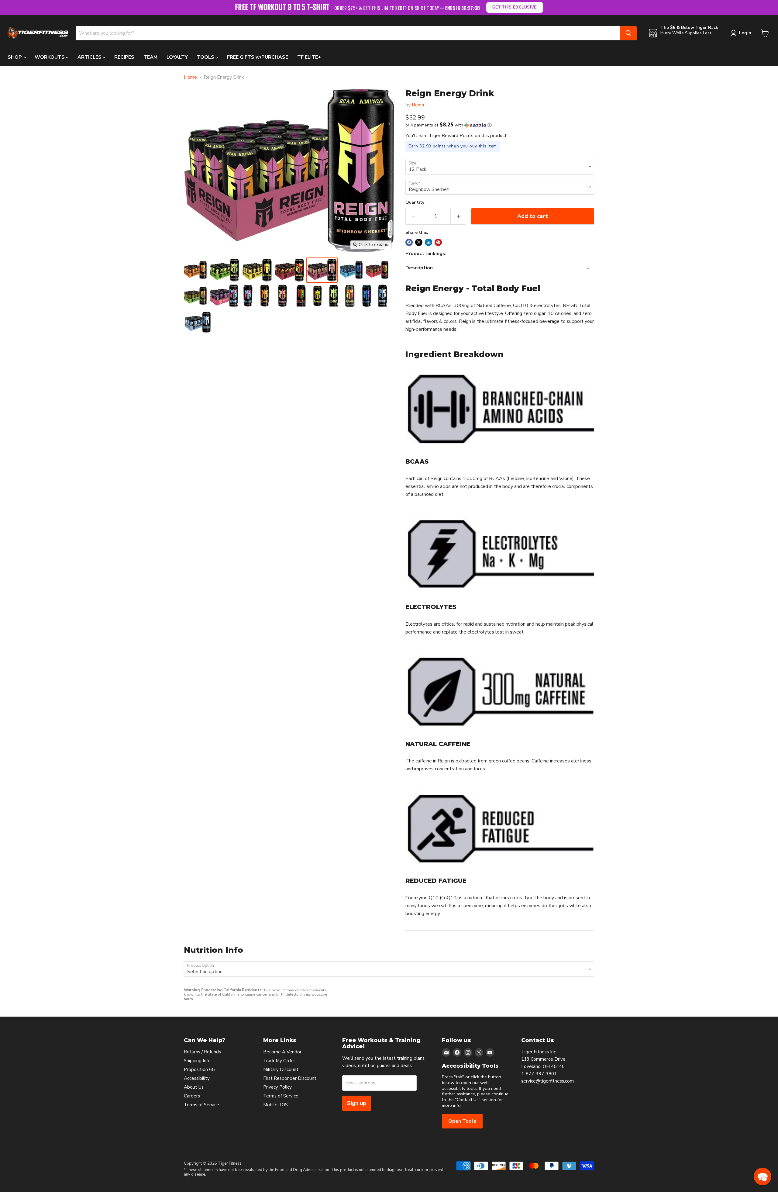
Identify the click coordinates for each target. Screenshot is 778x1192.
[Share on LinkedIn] (428, 242)
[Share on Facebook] (409, 242)
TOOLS (206, 57)
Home (190, 77)
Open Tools (462, 1121)
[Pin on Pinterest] (438, 242)
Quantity (414, 202)
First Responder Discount (289, 1078)
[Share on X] (418, 242)
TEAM (150, 57)
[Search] (628, 33)
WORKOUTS (50, 57)
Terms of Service (201, 1105)
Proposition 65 (199, 1069)
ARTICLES (90, 57)
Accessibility (197, 1078)
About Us (194, 1087)
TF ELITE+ (309, 57)
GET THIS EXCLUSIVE (514, 7)
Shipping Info (197, 1061)
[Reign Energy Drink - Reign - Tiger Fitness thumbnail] (224, 296)
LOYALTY (177, 57)
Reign (418, 105)
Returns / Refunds (202, 1052)
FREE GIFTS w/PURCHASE (257, 57)
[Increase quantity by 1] (458, 216)
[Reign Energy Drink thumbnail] (248, 296)
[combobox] (348, 33)
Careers (192, 1096)
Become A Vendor (282, 1052)
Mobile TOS (275, 1105)
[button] (499, 125)
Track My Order (279, 1061)
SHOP (15, 57)
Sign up (356, 1103)
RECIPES (124, 57)
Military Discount (280, 1069)
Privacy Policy (277, 1087)
